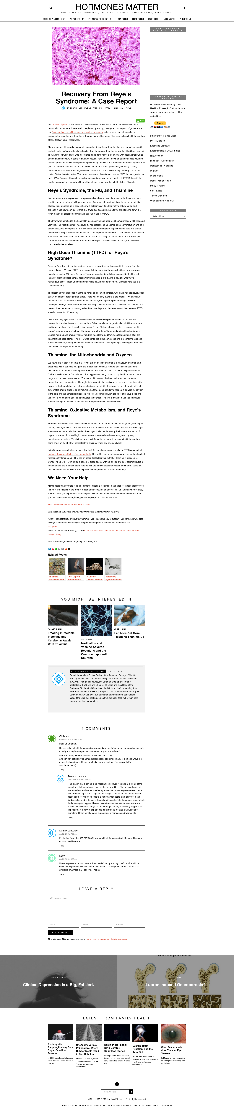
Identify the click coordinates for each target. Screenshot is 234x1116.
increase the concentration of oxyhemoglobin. (69, 454)
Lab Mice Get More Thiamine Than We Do (129, 635)
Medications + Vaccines (161, 165)
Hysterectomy (156, 155)
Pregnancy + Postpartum (99, 18)
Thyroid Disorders (158, 195)
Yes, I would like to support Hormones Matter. (69, 504)
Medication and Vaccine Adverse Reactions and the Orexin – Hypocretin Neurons (94, 650)
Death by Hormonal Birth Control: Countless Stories (115, 1048)
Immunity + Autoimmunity (162, 160)
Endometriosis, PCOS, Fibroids (165, 150)
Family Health (122, 18)
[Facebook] (184, 7)
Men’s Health (138, 18)
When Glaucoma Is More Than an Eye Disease (171, 1050)
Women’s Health (77, 18)
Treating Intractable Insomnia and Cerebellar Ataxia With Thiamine (61, 638)
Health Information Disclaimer (119, 1105)
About (148, 1105)
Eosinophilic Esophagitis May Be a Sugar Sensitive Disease (60, 1048)
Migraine (154, 170)
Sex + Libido (156, 190)
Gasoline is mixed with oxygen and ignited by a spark (77, 132)
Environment (153, 18)
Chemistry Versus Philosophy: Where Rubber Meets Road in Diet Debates (87, 1049)
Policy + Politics (157, 185)
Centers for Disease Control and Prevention (105, 530)
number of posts (59, 124)
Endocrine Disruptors (160, 145)
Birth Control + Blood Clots (163, 135)
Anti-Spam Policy (85, 1105)
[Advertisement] (168, 265)
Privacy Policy (99, 1105)
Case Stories (169, 18)
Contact (156, 1105)
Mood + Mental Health (160, 180)
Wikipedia (53, 526)
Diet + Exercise (157, 140)
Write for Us (185, 18)
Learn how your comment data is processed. (107, 939)
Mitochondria (156, 175)
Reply (62, 769)
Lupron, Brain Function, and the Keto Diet (142, 1049)
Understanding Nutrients (162, 200)
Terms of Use (139, 1105)
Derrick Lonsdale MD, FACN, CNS (86, 108)
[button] (131, 1091)
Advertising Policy (69, 1105)
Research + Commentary (54, 18)
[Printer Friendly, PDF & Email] (140, 118)
